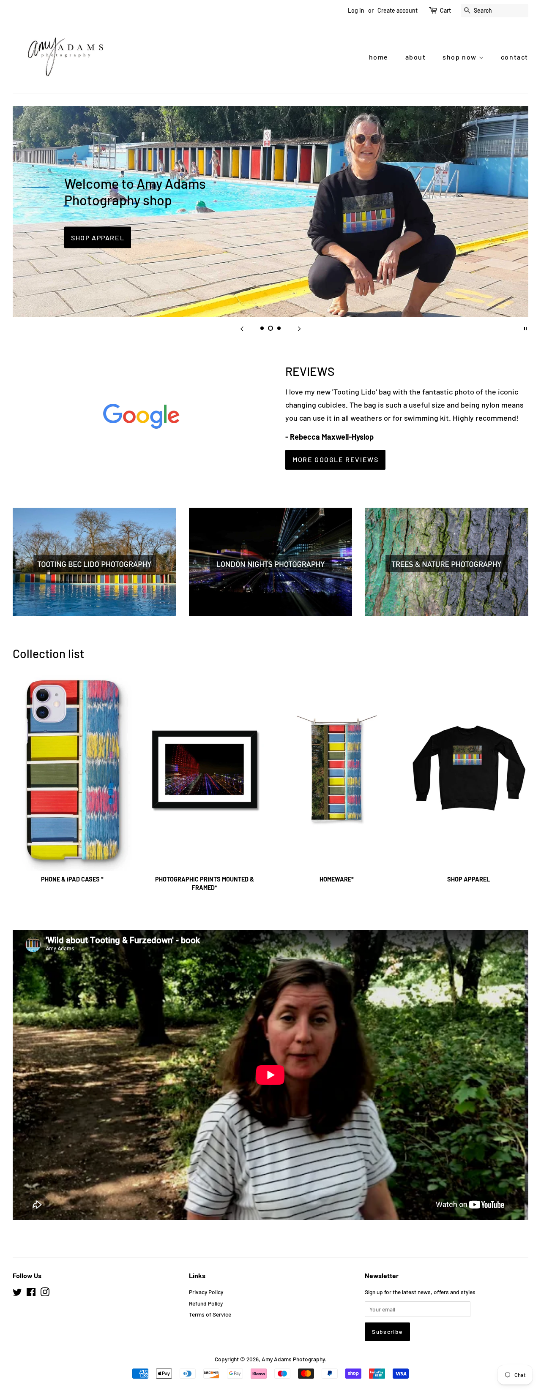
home (378, 57)
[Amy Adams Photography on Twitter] (17, 1293)
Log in (356, 10)
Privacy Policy (206, 1291)
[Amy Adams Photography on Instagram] (44, 1293)
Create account (397, 10)
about (415, 57)
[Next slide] (299, 327)
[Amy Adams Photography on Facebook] (31, 1293)
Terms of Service (210, 1314)
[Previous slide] (241, 327)
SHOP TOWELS (99, 230)
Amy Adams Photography (293, 1359)
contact (514, 57)
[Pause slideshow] (525, 327)
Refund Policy (206, 1303)
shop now (460, 57)
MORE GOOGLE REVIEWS (335, 459)
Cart (445, 10)
